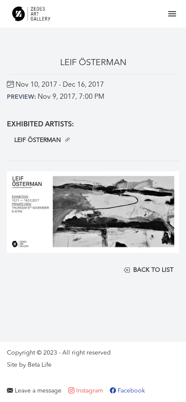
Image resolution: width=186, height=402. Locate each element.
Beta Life (39, 365)
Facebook (130, 391)
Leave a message (37, 391)
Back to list (153, 270)
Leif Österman (37, 140)
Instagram (88, 391)
